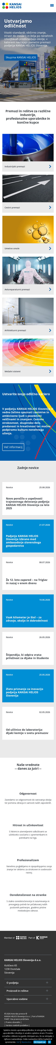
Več (18, 1042)
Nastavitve (26, 1042)
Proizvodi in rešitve (17, 990)
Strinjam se (39, 1042)
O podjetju (13, 982)
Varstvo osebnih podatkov (17, 1025)
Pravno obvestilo (13, 1022)
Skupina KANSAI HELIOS (21, 57)
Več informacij (13, 447)
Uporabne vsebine (17, 999)
